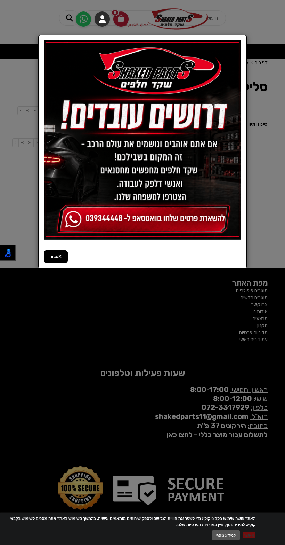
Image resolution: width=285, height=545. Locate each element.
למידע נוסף (226, 535)
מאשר (249, 535)
